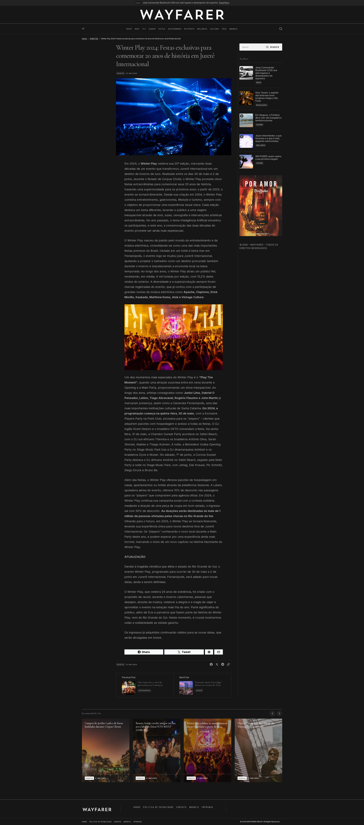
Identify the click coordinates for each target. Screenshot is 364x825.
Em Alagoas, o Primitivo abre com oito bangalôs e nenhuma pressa (268, 118)
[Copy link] (228, 664)
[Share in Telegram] (223, 664)
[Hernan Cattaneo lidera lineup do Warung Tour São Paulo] (258, 750)
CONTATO (181, 807)
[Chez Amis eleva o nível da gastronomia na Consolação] (145, 685)
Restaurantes (261, 105)
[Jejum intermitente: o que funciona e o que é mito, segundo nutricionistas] (246, 141)
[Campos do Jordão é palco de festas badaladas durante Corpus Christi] (105, 750)
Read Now (224, 3)
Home (84, 39)
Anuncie (194, 807)
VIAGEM (199, 690)
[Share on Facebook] (211, 664)
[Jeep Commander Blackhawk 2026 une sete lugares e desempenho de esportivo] (246, 73)
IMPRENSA (207, 807)
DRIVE (138, 3)
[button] (83, 29)
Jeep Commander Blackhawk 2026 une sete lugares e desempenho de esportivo (180, 3)
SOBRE (137, 807)
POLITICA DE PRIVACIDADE (158, 807)
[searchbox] (252, 47)
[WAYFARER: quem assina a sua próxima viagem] (246, 161)
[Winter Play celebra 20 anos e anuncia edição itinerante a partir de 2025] (207, 750)
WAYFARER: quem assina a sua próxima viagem (268, 157)
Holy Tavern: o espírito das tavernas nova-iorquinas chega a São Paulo (267, 96)
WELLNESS (260, 145)
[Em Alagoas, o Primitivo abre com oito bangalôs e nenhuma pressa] (246, 120)
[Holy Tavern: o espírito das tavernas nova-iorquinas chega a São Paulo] (246, 98)
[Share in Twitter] (217, 664)
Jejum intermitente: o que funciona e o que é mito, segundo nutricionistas (268, 138)
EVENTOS (94, 39)
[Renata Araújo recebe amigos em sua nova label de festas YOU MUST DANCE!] (156, 750)
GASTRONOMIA (144, 690)
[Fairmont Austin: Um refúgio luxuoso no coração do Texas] (202, 685)
